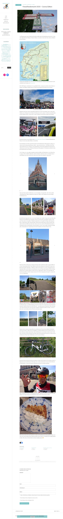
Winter (9, 61)
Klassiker (6, 52)
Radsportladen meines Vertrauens (40, 139)
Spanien (2, 60)
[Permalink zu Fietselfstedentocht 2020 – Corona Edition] (37, 32)
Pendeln (5, 57)
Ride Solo (51, 461)
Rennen (5, 58)
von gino (33, 4)
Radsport (9, 57)
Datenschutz (6, 19)
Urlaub (8, 61)
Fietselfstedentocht (22, 447)
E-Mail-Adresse (22, 487)
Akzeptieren (32, 516)
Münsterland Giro (3, 55)
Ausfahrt (5, 44)
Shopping (9, 59)
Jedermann (37, 461)
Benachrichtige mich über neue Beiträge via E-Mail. (27, 500)
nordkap (2, 56)
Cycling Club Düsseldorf (5, 46)
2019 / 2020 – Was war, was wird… (47, 447)
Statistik (5, 60)
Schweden (7, 59)
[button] (28, 126)
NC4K (6, 55)
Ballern (9, 44)
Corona (25, 461)
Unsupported (5, 61)
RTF (7, 58)
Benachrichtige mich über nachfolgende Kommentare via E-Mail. (29, 497)
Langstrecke (5, 53)
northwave (3, 57)
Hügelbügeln (5, 51)
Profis (7, 57)
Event (9, 47)
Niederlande (9, 55)
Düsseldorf (6, 47)
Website (21, 491)
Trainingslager (7, 60)
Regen (2, 58)
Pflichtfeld (21, 472)
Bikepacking (4, 45)
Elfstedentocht (32, 83)
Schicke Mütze (4, 59)
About (6, 17)
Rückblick (9, 58)
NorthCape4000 (7, 56)
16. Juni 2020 (24, 4)
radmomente (6, 6)
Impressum (6, 21)
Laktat (9, 52)
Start (6, 16)
